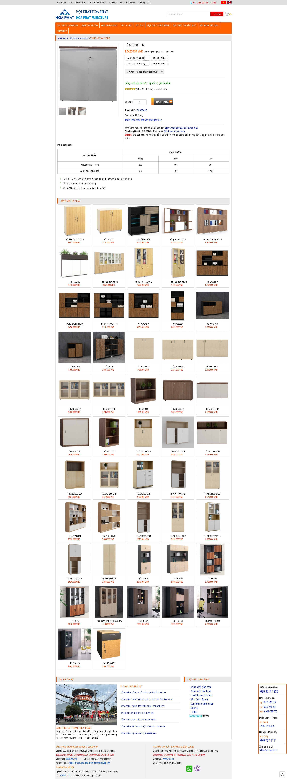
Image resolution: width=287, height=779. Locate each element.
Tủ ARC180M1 (75, 536)
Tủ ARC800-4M (212, 408)
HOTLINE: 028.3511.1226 (204, 2)
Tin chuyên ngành (98, 2)
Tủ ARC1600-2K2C (212, 493)
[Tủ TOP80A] (143, 574)
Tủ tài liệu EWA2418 (74, 324)
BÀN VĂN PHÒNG (90, 25)
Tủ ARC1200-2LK (74, 493)
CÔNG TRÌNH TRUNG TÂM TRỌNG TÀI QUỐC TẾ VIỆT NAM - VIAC (147, 699)
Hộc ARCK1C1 (109, 663)
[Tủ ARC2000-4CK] (74, 574)
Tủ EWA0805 (178, 324)
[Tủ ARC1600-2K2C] (212, 489)
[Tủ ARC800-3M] (178, 404)
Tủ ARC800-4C (212, 366)
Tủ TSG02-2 (109, 239)
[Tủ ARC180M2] (109, 532)
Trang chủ (61, 2)
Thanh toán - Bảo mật (201, 695)
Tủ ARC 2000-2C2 (178, 536)
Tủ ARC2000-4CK (74, 578)
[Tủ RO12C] (74, 616)
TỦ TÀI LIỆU (126, 25)
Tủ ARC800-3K (74, 408)
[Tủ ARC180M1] (74, 532)
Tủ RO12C (74, 620)
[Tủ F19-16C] (178, 616)
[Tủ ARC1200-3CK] (178, 447)
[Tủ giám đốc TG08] (178, 235)
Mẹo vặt (112, 2)
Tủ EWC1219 (212, 324)
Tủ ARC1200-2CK (143, 451)
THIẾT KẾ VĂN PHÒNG (78, 2)
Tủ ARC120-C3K (143, 493)
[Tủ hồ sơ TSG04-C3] (109, 277)
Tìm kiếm (217, 14)
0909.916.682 (270, 702)
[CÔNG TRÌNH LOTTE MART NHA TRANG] (86, 724)
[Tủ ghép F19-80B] (212, 616)
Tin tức (194, 712)
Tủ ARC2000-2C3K (143, 536)
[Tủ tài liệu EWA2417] (109, 320)
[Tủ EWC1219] (212, 320)
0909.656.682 (267, 726)
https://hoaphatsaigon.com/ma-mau (181, 127)
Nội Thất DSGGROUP (67, 25)
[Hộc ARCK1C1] (109, 659)
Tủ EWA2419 (212, 281)
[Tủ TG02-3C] (74, 277)
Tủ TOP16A (178, 578)
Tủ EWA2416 (143, 324)
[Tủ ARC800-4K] (109, 404)
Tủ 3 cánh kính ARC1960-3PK (109, 620)
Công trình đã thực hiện (202, 703)
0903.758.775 (71, 758)
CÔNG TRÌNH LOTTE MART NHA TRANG (73, 727)
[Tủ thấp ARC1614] (143, 235)
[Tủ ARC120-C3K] (143, 489)
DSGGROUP (142, 110)
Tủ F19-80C (75, 663)
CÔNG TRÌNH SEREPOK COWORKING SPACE (139, 719)
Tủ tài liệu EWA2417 (109, 324)
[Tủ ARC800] (143, 404)
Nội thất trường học (184, 25)
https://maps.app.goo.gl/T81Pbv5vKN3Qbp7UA (89, 762)
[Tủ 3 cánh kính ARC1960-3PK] (109, 616)
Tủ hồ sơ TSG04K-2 (178, 281)
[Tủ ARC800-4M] (212, 404)
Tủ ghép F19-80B (212, 620)
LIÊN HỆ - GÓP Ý (145, 2)
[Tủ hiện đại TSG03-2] (74, 235)
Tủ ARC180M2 (109, 536)
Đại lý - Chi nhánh (127, 2)
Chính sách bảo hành (201, 691)
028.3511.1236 (269, 691)
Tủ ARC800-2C (143, 366)
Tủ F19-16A (143, 620)
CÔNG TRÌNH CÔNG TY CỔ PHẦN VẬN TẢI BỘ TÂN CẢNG (143, 692)
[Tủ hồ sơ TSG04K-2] (178, 277)
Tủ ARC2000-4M (109, 578)
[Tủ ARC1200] (109, 447)
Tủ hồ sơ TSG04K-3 (143, 281)
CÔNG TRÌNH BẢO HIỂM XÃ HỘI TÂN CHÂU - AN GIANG (143, 726)
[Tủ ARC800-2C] (143, 362)
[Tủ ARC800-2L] (74, 447)
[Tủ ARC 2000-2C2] (178, 532)
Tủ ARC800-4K (109, 408)
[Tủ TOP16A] (178, 574)
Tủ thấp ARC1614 (143, 239)
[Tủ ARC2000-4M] (109, 574)
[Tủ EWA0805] (178, 320)
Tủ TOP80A (143, 578)
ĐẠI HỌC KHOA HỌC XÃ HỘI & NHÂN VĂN (137, 713)
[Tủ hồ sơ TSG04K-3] (143, 277)
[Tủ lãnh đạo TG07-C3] (212, 235)
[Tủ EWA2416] (143, 320)
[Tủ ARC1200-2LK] (74, 489)
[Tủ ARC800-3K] (74, 404)
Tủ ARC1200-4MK (212, 451)
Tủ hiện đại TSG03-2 (75, 239)
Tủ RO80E (212, 578)
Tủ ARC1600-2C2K (178, 493)
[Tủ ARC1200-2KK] (109, 489)
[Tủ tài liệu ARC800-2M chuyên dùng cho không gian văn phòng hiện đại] (81, 18)
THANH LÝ (62, 30)
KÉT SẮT (140, 25)
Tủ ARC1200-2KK (109, 493)
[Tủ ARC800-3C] (178, 362)
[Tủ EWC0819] (74, 362)
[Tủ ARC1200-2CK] (143, 447)
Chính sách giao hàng (174, 131)
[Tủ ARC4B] (109, 362)
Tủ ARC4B (109, 366)
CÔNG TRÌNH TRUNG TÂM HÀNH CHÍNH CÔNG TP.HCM (143, 706)
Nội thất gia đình (209, 25)
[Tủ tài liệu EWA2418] (74, 320)
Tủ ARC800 (143, 408)
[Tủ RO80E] (212, 574)
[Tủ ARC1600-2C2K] (178, 489)
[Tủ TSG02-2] (109, 235)
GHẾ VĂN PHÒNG (109, 25)
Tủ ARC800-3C (178, 366)
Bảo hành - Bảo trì (199, 699)
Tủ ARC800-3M (178, 408)
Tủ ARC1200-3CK (177, 451)
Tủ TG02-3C (74, 281)
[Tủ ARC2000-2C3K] (143, 532)
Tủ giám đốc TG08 (178, 239)
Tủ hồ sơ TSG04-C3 (109, 281)
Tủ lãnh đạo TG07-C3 (212, 239)
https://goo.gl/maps (268, 750)
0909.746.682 (168, 758)
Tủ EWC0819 (74, 366)
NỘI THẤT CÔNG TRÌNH (158, 25)
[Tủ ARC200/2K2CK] (212, 532)
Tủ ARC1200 (109, 451)
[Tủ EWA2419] (212, 277)
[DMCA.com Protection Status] (199, 717)
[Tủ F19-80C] (74, 659)
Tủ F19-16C (178, 620)
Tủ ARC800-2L (74, 451)
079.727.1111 (65, 775)
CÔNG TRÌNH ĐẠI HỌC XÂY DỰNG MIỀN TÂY (138, 733)
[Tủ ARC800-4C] (212, 362)
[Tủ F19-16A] (143, 616)
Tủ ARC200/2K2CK (212, 536)
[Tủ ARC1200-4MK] (212, 447)
